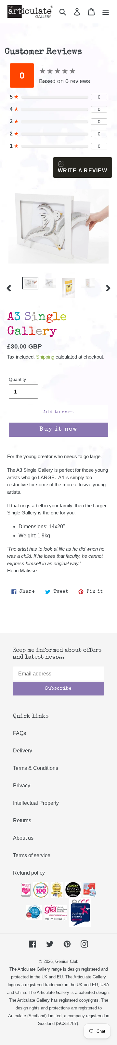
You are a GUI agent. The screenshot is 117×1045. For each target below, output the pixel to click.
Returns (22, 820)
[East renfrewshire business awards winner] (80, 912)
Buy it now (58, 429)
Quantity (17, 379)
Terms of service (31, 855)
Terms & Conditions (35, 768)
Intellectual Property (36, 803)
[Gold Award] (57, 889)
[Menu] (105, 11)
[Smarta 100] (40, 889)
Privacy (21, 785)
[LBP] (26, 889)
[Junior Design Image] (73, 889)
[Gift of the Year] (34, 912)
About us (23, 838)
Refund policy (29, 873)
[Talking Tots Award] (89, 889)
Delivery (22, 750)
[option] (30, 284)
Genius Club (66, 961)
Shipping (45, 357)
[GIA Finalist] (56, 912)
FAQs (19, 733)
